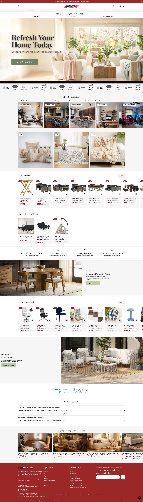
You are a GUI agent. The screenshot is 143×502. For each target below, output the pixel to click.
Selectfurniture (29, 500)
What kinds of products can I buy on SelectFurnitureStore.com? (39, 407)
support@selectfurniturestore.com (28, 486)
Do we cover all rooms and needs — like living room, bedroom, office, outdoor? (44, 410)
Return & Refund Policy (76, 480)
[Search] (18, 6)
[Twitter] (24, 490)
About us (46, 471)
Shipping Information (49, 480)
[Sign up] (123, 477)
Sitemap (46, 485)
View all (121, 175)
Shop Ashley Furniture (93, 283)
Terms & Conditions (75, 478)
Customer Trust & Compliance (78, 487)
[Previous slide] (1, 1)
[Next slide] (141, 1)
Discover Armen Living (8, 365)
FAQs (45, 473)
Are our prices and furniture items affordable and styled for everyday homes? (44, 414)
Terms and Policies (121, 500)
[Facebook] (19, 490)
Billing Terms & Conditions (76, 485)
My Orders (72, 471)
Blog (45, 476)
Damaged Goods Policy (76, 483)
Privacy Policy (73, 476)
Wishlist (46, 478)
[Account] (120, 6)
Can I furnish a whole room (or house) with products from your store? (41, 420)
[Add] (32, 194)
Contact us (47, 483)
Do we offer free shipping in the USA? (30, 417)
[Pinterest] (27, 490)
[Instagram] (21, 490)
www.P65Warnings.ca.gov (38, 496)
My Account (73, 473)
